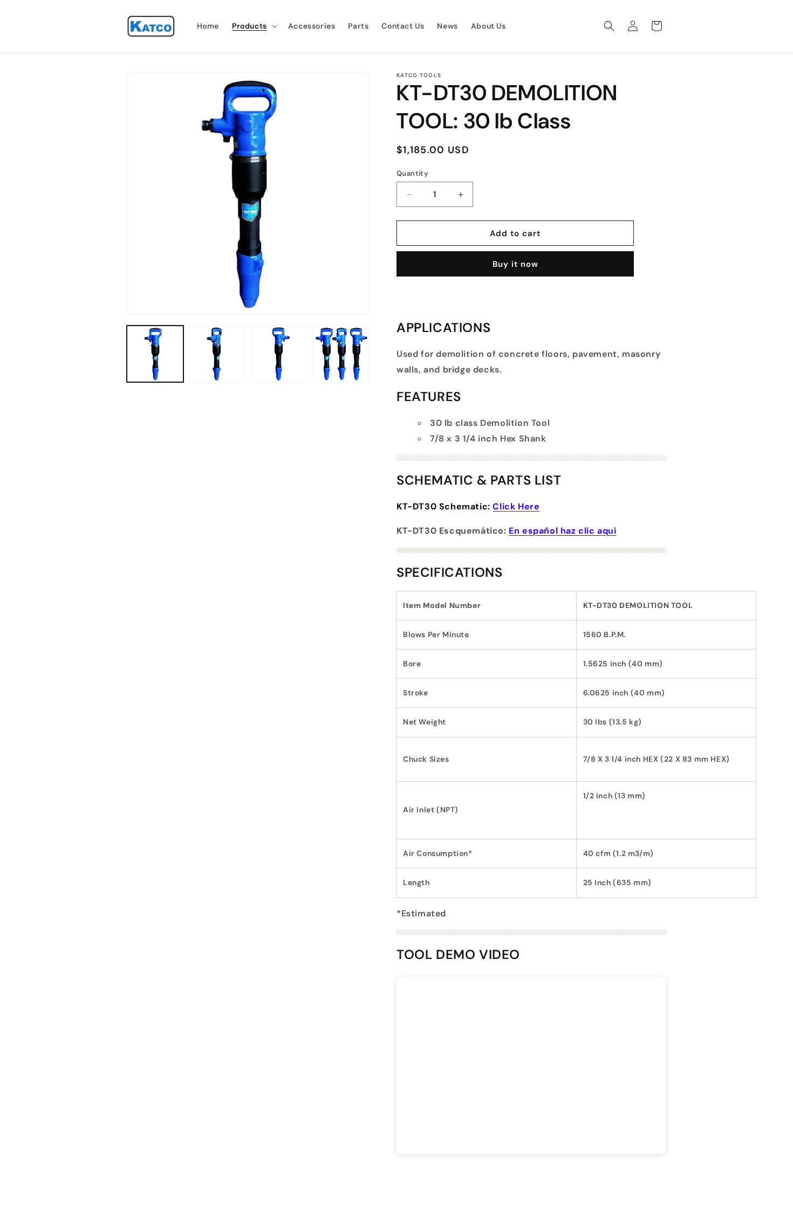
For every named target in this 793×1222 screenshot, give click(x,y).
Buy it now (515, 264)
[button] (253, 26)
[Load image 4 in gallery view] (341, 354)
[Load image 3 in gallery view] (279, 354)
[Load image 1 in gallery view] (155, 354)
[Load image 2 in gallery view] (217, 354)
